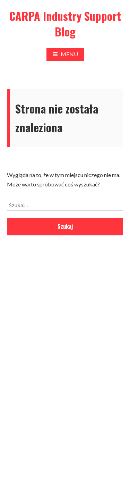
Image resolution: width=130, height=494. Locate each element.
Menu (69, 54)
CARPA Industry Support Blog (65, 24)
